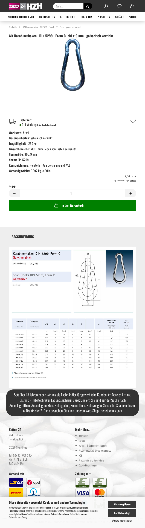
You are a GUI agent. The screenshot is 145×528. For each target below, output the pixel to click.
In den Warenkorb (73, 205)
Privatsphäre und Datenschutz (91, 460)
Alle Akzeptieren (122, 504)
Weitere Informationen (122, 520)
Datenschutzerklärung (18, 517)
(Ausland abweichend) (48, 125)
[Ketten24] (27, 6)
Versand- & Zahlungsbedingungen (93, 445)
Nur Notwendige (122, 513)
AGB (80, 455)
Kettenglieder (67, 17)
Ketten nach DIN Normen (21, 17)
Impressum (83, 435)
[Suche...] (87, 6)
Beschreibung (22, 236)
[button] (106, 6)
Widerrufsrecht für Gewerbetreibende (95, 450)
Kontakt (82, 440)
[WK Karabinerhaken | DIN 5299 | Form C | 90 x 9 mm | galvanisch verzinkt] (72, 64)
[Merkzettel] (119, 6)
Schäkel (119, 17)
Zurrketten (104, 17)
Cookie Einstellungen (88, 465)
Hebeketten (86, 17)
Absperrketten (47, 17)
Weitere (133, 17)
